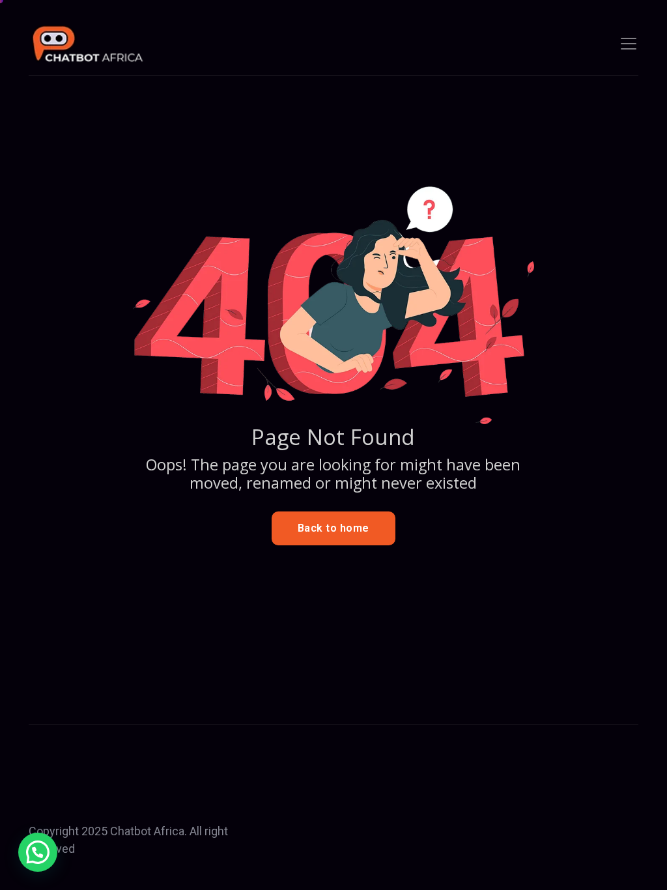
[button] (37, 852)
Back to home (333, 528)
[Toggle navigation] (628, 43)
